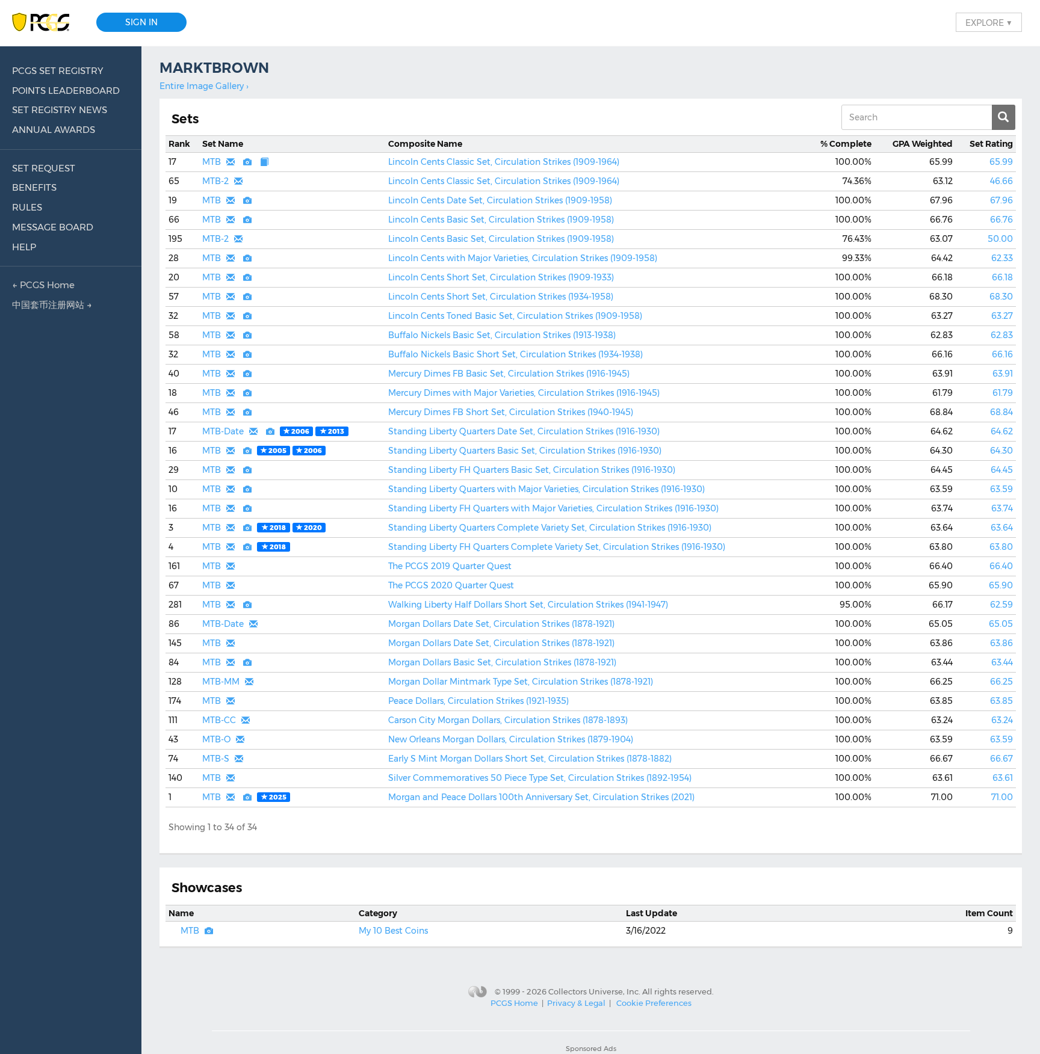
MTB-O (216, 739)
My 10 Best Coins (393, 930)
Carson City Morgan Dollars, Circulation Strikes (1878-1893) (508, 720)
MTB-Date (223, 431)
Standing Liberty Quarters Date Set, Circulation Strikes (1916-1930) (524, 431)
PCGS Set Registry (58, 70)
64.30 (1001, 450)
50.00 (1000, 238)
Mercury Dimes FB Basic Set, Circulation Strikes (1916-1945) (509, 373)
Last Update (651, 913)
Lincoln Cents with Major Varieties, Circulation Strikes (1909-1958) (522, 258)
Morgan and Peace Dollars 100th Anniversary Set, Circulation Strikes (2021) (541, 797)
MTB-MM (221, 681)
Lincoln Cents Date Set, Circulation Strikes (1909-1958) (500, 200)
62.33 (1002, 258)
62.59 (1001, 604)
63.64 (1002, 527)
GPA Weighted (923, 143)
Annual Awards (53, 129)
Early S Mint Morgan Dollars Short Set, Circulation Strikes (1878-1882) (530, 758)
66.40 (1001, 566)
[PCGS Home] (46, 22)
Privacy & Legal (576, 1003)
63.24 (1002, 720)
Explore (988, 22)
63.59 (1001, 489)
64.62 (1002, 431)
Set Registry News (59, 110)
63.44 (1002, 662)
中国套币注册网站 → (52, 304)
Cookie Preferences (654, 1003)
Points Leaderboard (66, 90)
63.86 (1001, 643)
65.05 (1001, 623)
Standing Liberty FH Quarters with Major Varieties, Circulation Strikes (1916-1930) (553, 508)
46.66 (1001, 181)
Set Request (43, 168)
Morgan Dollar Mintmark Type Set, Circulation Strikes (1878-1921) (520, 681)
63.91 (1002, 373)
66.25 (1001, 681)
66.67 (1001, 758)
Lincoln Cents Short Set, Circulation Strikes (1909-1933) (501, 277)
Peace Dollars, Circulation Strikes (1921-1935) (478, 700)
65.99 (1001, 161)
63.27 (1002, 315)
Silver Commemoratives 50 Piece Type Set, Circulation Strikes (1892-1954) (540, 777)
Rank (179, 143)
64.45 (1002, 469)
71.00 (1002, 797)
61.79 (1002, 392)
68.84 (1001, 412)
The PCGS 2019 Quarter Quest (450, 566)
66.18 (1002, 277)
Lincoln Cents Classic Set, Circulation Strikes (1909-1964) (503, 161)
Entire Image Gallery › (204, 86)
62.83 (1002, 335)
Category (378, 913)
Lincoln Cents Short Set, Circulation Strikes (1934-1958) (500, 296)
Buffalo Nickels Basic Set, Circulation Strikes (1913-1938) (502, 335)
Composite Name (425, 143)
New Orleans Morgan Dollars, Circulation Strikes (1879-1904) (510, 739)
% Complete (845, 143)
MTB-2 (215, 181)
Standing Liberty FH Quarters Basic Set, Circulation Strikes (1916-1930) (531, 469)
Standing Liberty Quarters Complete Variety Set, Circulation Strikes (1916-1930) (549, 527)
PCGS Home (514, 1003)
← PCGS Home (43, 285)
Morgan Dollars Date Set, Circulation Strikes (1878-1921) (501, 623)
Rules (27, 207)
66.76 (1001, 219)
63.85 (1001, 700)
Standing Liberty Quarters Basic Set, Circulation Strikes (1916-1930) (524, 450)
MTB (211, 161)
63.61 (1002, 777)
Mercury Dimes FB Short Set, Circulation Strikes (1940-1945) (510, 412)
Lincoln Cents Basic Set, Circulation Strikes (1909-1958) (501, 219)
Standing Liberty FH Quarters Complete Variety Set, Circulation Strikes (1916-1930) (556, 546)
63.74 (1002, 508)
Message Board (52, 227)
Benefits (34, 187)
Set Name (222, 143)
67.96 (1001, 200)
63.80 (1001, 546)
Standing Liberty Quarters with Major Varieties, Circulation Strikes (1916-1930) (546, 489)
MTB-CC (219, 720)
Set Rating (991, 143)
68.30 (1001, 296)
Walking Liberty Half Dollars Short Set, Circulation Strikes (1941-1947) (528, 604)
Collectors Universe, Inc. (594, 991)
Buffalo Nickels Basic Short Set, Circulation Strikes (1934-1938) (515, 354)
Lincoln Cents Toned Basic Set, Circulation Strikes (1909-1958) (515, 315)
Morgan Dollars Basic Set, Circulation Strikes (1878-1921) (502, 662)
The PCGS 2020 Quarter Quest (451, 585)
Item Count (989, 913)
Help (24, 247)
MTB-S (215, 758)
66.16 (1002, 354)
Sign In (141, 22)
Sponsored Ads (591, 1048)
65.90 (1001, 585)
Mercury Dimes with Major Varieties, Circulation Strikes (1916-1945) (524, 392)
